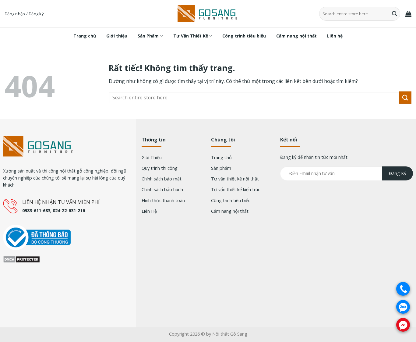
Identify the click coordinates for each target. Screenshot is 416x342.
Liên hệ (335, 36)
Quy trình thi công (160, 168)
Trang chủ (84, 36)
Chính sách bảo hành (162, 189)
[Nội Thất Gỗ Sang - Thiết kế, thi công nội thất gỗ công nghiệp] (208, 14)
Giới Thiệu (152, 157)
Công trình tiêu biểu (244, 36)
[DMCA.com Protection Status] (21, 259)
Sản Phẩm (148, 36)
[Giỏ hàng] (408, 13)
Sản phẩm (221, 168)
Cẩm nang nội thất (296, 36)
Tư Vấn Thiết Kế (190, 36)
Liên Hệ (149, 211)
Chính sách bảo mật (162, 179)
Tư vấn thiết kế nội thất (235, 179)
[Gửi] (395, 14)
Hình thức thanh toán (163, 200)
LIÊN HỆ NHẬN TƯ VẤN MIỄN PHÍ (61, 202)
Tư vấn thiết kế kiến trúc (235, 189)
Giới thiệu (116, 36)
